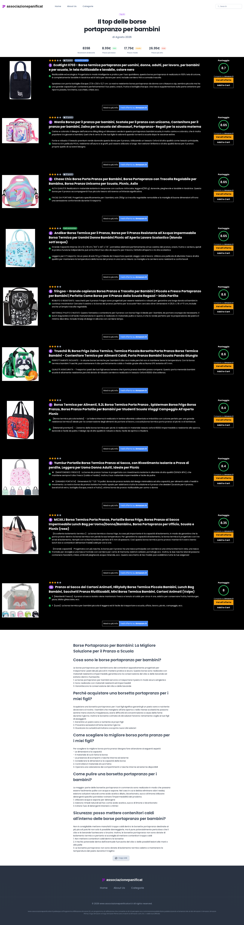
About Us (72, 6)
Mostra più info (110, 107)
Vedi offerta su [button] (133, 107)
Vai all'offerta (223, 80)
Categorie (88, 6)
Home (58, 6)
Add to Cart (223, 85)
